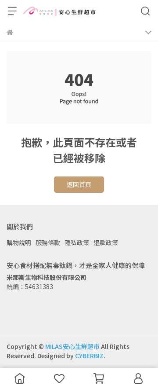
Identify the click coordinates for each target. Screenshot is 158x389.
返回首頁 (79, 184)
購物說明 (19, 242)
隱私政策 (77, 242)
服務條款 (48, 242)
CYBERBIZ (89, 355)
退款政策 (105, 242)
